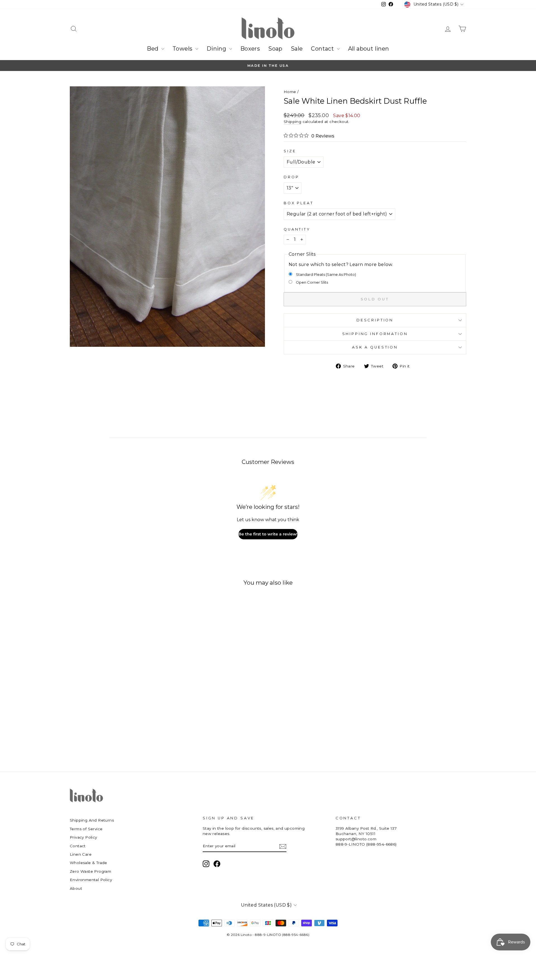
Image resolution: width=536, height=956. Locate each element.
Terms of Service (86, 829)
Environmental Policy (91, 879)
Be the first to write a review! (268, 534)
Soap (275, 48)
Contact (323, 48)
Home (290, 91)
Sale (297, 48)
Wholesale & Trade (88, 862)
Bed (153, 48)
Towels (183, 48)
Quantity (297, 229)
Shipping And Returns (92, 820)
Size (290, 151)
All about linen (368, 48)
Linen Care (81, 854)
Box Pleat (299, 203)
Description (374, 320)
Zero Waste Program (90, 871)
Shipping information (375, 334)
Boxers (250, 48)
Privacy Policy (83, 837)
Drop (291, 177)
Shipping (292, 121)
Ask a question (375, 347)
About (76, 888)
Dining (217, 48)
